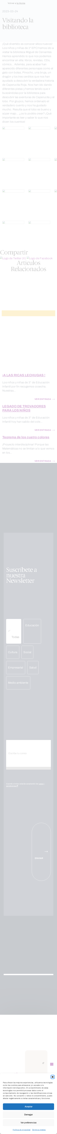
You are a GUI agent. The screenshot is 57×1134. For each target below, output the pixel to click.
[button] (52, 1076)
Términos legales (39, 1130)
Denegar (28, 1114)
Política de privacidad (21, 1130)
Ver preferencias (29, 1122)
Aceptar (28, 1106)
